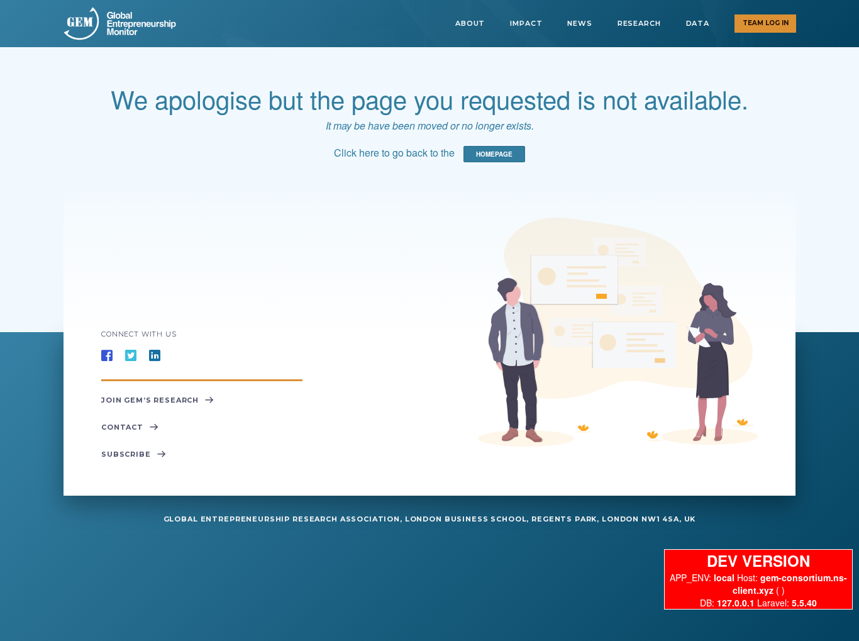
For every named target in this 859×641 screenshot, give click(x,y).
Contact (122, 427)
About (470, 23)
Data (697, 23)
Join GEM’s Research (150, 400)
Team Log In (766, 23)
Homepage (494, 154)
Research (639, 23)
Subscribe (126, 454)
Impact (526, 23)
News (579, 23)
